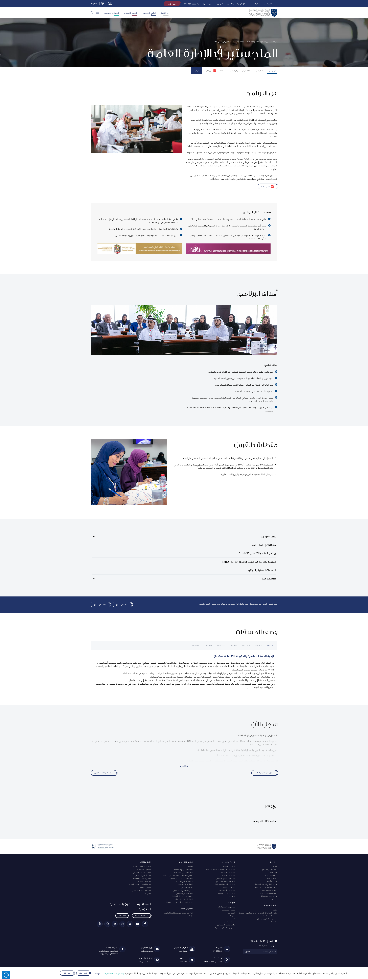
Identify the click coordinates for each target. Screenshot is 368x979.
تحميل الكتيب (209, 70)
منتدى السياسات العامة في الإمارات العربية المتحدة (258, 912)
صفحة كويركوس (270, 3)
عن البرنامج (272, 70)
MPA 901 (196, 645)
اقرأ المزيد (184, 766)
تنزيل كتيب (265, 186)
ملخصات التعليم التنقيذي (141, 890)
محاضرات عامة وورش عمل (267, 918)
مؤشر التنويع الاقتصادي (226, 924)
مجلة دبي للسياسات (227, 921)
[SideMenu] (97, 12)
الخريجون (220, 3)
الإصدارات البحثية (228, 866)
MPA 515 (221, 645)
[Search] (92, 12)
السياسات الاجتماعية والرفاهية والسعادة (220, 869)
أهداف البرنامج (260, 70)
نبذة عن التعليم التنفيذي (142, 866)
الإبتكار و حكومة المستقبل (225, 881)
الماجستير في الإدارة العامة (183, 869)
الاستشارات (230, 918)
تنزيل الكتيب (122, 915)
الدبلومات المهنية (144, 881)
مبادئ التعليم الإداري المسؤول (266, 884)
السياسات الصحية (228, 875)
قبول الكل (83, 972)
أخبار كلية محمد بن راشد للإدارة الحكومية (178, 912)
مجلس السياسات (228, 887)
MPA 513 (246, 645)
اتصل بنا (274, 899)
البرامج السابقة (145, 887)
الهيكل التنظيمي (271, 878)
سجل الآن (172, 3)
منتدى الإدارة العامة (270, 915)
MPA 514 (233, 645)
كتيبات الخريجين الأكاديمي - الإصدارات (179, 902)
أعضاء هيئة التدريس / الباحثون (266, 887)
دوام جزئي (124, 604)
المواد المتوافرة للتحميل (184, 899)
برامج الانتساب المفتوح (142, 872)
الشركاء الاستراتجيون (269, 890)
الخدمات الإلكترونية (244, 3)
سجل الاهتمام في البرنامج (183, 890)
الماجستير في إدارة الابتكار (183, 872)
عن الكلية (164, 13)
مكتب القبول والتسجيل (184, 893)
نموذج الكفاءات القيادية (142, 878)
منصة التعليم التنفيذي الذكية (140, 884)
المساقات (223, 70)
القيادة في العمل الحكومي (225, 878)
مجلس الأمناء (272, 881)
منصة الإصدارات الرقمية (226, 893)
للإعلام (190, 915)
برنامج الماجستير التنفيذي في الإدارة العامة (177, 875)
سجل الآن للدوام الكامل (264, 772)
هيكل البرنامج (234, 70)
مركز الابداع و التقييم (143, 875)
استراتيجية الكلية (271, 875)
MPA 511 (271, 645)
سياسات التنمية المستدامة (225, 884)
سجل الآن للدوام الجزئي (103, 772)
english (94, 3)
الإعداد (97, 973)
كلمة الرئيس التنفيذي (269, 869)
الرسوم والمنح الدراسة (185, 881)
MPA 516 (208, 645)
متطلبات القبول (247, 70)
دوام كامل (103, 604)
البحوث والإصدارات (111, 13)
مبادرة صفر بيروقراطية (269, 896)
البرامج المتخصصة (144, 869)
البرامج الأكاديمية (149, 13)
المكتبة (257, 3)
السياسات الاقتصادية (227, 890)
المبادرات (231, 912)
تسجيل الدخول (208, 3)
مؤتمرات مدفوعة (271, 921)
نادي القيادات (230, 915)
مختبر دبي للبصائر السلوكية (225, 927)
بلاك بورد (230, 3)
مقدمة (274, 866)
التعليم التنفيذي (130, 13)
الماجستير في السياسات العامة (181, 878)
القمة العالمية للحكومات (268, 893)
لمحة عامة (273, 872)
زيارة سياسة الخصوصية (114, 973)
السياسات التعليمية (228, 872)
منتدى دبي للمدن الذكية (226, 906)
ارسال (248, 951)
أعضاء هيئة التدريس (185, 884)
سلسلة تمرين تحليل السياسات (182, 896)
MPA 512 (258, 645)
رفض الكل (67, 972)
